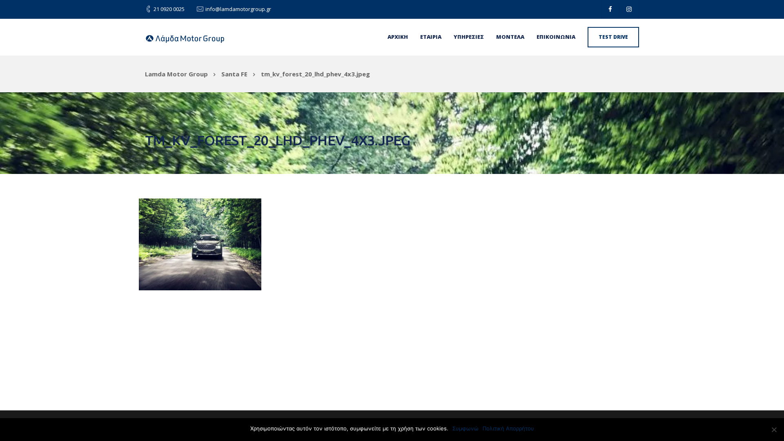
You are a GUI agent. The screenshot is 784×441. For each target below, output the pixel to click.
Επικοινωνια (556, 36)
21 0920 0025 (169, 9)
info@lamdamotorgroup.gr (238, 9)
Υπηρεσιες (469, 36)
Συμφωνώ (465, 428)
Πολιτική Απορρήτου (508, 428)
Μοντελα (510, 36)
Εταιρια (430, 36)
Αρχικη (398, 36)
